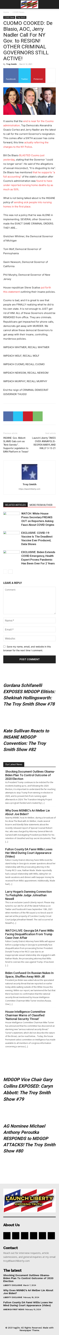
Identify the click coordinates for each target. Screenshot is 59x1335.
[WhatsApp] (38, 416)
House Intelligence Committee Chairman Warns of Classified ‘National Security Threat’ (25, 1015)
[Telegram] (42, 1235)
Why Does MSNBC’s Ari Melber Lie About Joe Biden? (27, 812)
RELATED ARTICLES (15, 505)
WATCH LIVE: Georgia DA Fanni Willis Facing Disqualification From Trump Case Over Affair (29, 934)
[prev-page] (5, 572)
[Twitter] (18, 416)
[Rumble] (33, 1235)
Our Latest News (13, 764)
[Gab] (15, 1235)
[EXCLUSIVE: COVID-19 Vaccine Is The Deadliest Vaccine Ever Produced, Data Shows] (11, 536)
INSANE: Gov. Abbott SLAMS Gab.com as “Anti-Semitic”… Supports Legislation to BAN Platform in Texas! (15, 444)
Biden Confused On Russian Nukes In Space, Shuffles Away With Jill (29, 974)
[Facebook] (8, 416)
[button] (5, 4)
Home (6, 12)
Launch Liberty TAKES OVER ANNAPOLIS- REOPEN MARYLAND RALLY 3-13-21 (44, 443)
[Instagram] (24, 1235)
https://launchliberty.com (29, 489)
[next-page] (11, 572)
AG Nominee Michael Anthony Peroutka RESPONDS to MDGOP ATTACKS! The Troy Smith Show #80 (29, 1138)
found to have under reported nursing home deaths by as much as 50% (28, 185)
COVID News (18, 12)
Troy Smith (21, 17)
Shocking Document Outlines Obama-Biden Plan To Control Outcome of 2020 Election (30, 775)
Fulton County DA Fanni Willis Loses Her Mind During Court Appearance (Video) (28, 853)
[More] (50, 75)
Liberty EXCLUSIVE (12, 1285)
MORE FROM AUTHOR (41, 505)
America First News (13, 1309)
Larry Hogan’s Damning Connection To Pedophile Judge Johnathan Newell (28, 895)
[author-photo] (29, 479)
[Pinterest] (28, 416)
